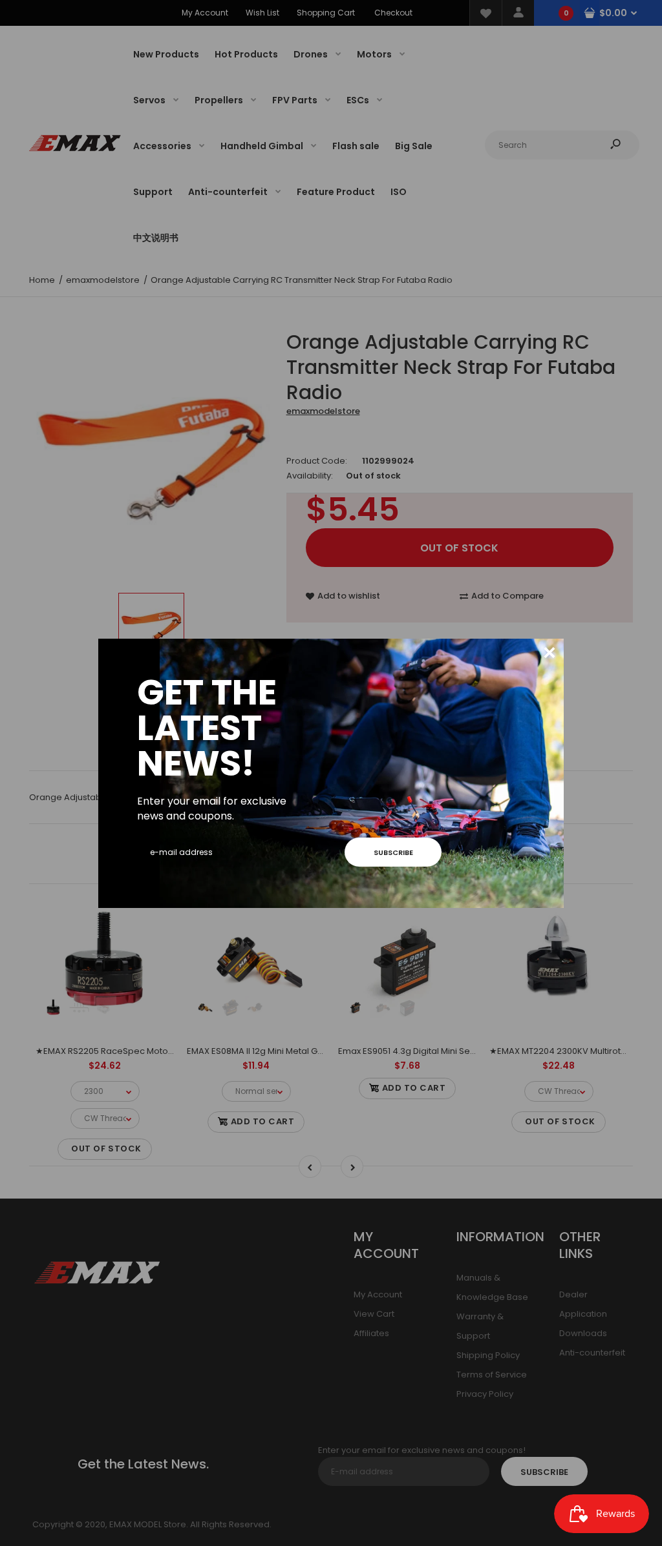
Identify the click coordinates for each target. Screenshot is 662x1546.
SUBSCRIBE (393, 852)
